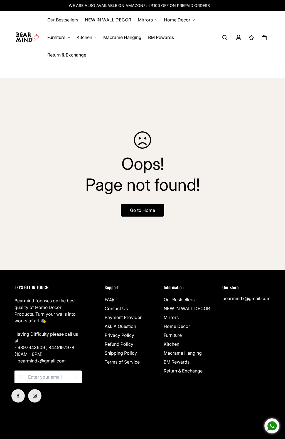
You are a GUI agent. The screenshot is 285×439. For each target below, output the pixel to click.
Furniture (56, 37)
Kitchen (84, 37)
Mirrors (145, 20)
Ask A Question (120, 326)
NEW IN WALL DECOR (108, 20)
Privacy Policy (119, 335)
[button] (263, 37)
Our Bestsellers (62, 20)
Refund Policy (119, 344)
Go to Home (142, 210)
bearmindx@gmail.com (246, 298)
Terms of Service (122, 362)
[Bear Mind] (27, 37)
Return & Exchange (66, 55)
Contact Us (116, 308)
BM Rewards (161, 37)
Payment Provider (123, 317)
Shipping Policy (121, 353)
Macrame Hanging (122, 37)
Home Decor (177, 20)
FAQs (110, 299)
